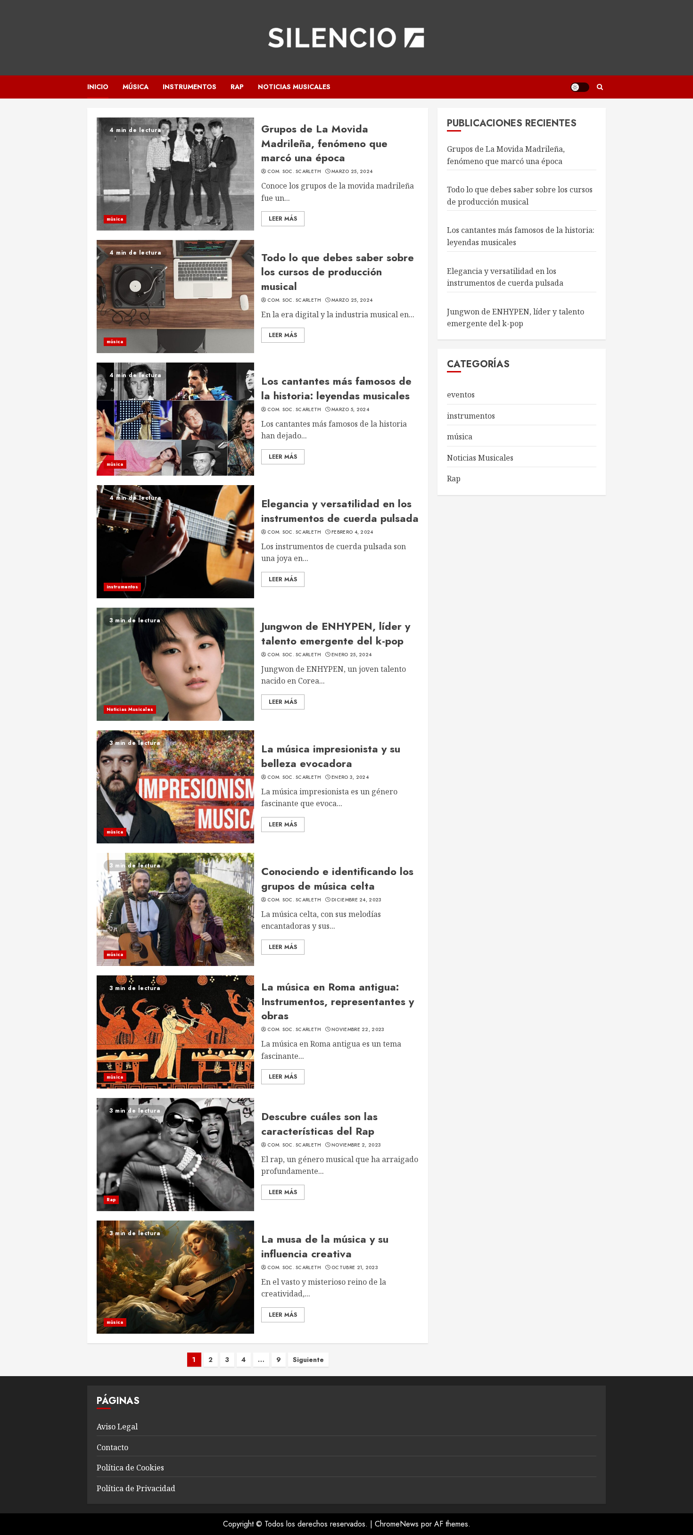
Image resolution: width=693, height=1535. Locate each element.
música (135, 86)
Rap (237, 86)
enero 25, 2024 (351, 655)
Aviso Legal (117, 1426)
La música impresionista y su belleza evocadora (330, 756)
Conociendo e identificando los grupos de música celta (337, 878)
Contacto (112, 1447)
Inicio (97, 86)
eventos (461, 394)
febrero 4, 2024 (352, 532)
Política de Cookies (130, 1467)
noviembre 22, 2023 (357, 1029)
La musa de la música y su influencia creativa (324, 1246)
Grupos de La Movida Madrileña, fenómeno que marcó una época (324, 143)
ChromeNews (397, 1523)
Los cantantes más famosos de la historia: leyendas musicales (336, 388)
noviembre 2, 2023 (356, 1145)
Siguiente (308, 1359)
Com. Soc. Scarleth (294, 171)
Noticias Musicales (294, 86)
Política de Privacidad (136, 1488)
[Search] (600, 87)
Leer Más (283, 219)
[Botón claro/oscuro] (579, 87)
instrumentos (189, 86)
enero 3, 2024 (350, 777)
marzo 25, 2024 (351, 171)
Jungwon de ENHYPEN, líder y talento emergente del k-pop (335, 633)
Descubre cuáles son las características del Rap (319, 1124)
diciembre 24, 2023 (356, 900)
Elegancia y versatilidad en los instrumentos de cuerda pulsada (340, 511)
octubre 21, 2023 (354, 1267)
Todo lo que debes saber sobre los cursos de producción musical (337, 272)
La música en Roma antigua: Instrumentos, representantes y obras (337, 1001)
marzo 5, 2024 (350, 409)
